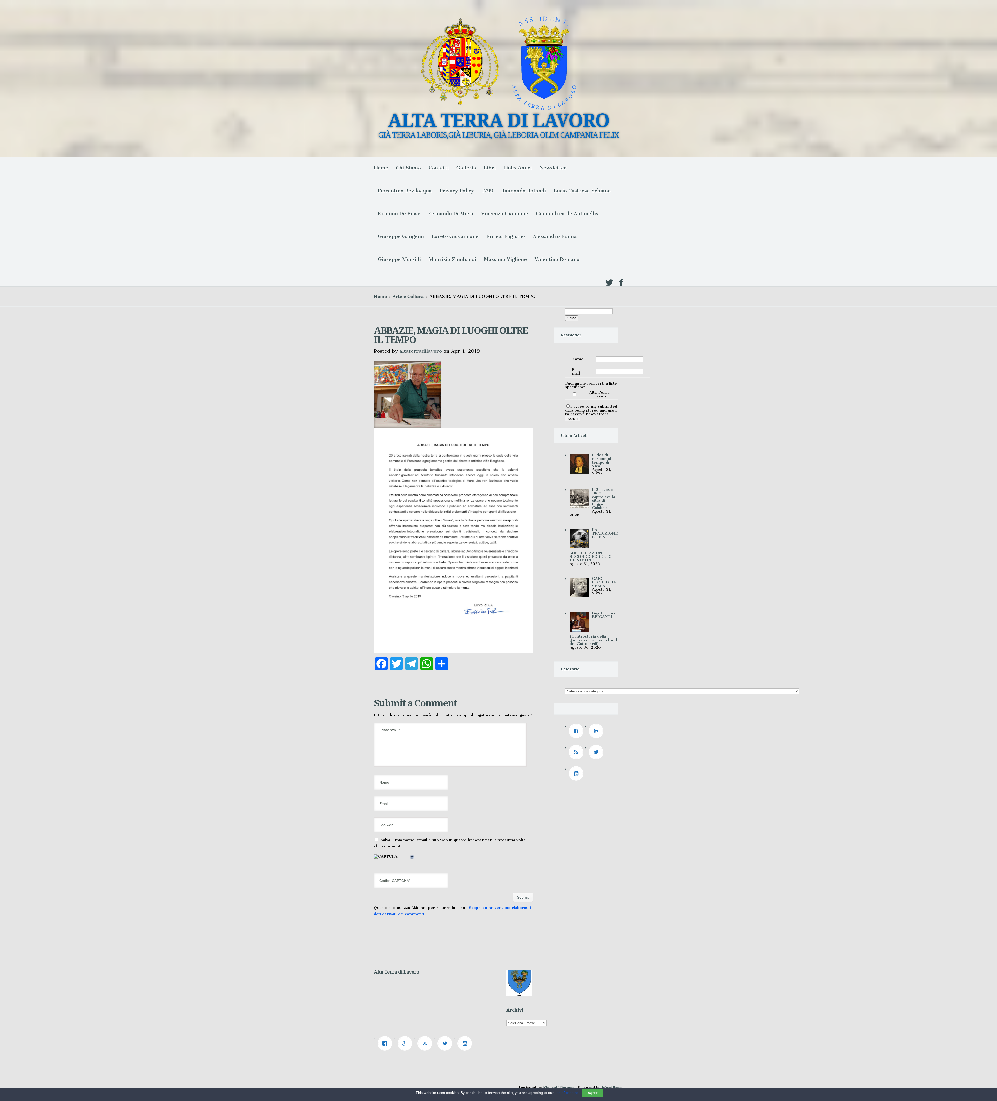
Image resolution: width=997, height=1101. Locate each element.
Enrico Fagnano (505, 236)
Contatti (439, 168)
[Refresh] (412, 857)
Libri (490, 168)
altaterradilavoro (420, 351)
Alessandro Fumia (555, 236)
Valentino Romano (557, 259)
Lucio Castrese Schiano (582, 191)
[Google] (597, 730)
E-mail (576, 371)
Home (381, 168)
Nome (577, 359)
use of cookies (566, 1093)
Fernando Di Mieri (450, 213)
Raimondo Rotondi (523, 191)
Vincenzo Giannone (504, 213)
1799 (487, 191)
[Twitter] (597, 752)
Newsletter (553, 168)
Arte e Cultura (408, 296)
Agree (593, 1093)
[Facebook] (577, 730)
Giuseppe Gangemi (401, 236)
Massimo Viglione (505, 259)
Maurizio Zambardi (452, 259)
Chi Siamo (408, 168)
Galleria (466, 168)
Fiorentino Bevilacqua (405, 191)
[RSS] (577, 752)
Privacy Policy (457, 191)
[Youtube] (577, 773)
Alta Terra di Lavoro (599, 394)
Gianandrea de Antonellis (567, 213)
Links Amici (517, 168)
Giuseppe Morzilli (399, 259)
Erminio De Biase (399, 213)
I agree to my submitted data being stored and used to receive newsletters (591, 410)
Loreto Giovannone (455, 236)
